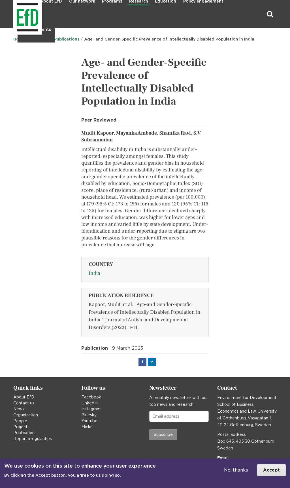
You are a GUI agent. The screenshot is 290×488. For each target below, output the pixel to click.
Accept (271, 470)
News (18, 409)
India (94, 273)
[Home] (14, 14)
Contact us (23, 403)
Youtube (89, 421)
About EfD (23, 397)
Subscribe (163, 434)
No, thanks (236, 470)
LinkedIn (89, 403)
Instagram (91, 409)
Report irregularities (32, 438)
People (20, 421)
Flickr (86, 427)
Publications (25, 432)
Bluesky (89, 415)
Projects (21, 427)
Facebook (91, 397)
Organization (25, 415)
